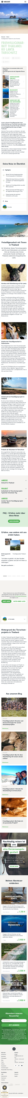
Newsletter (3, 1065)
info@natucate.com (19, 1055)
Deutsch (16, 1074)
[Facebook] (16, 1065)
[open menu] (25, 1)
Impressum (3, 1078)
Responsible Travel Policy (6, 1069)
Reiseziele (3, 1056)
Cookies (3, 1079)
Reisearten (3, 1054)
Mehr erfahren (14, 521)
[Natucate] (5, 2)
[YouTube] (22, 1065)
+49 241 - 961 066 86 (19, 1062)
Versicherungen (4, 1067)
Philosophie (3, 1058)
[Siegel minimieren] (8, 1087)
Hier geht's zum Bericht (7, 565)
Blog (2, 1060)
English (16, 1076)
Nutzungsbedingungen (21, 596)
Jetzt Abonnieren (14, 1025)
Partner (3, 1063)
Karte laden (6, 601)
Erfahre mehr (14, 866)
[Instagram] (19, 1065)
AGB (2, 1074)
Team (2, 1062)
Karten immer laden (19, 601)
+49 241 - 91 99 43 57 (19, 1059)
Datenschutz (4, 1076)
